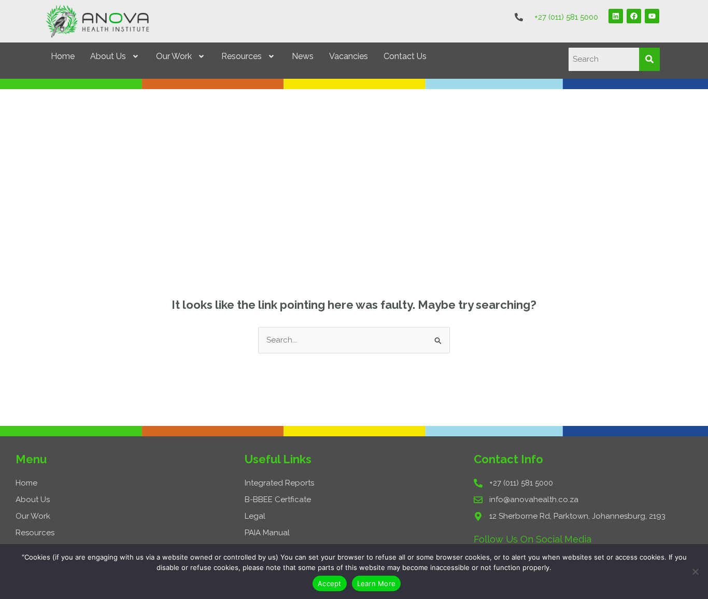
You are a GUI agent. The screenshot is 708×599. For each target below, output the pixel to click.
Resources (241, 56)
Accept (330, 583)
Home (63, 56)
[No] (695, 571)
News (303, 56)
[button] (115, 56)
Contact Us (405, 56)
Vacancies (348, 56)
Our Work (174, 56)
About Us (108, 56)
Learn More (376, 583)
